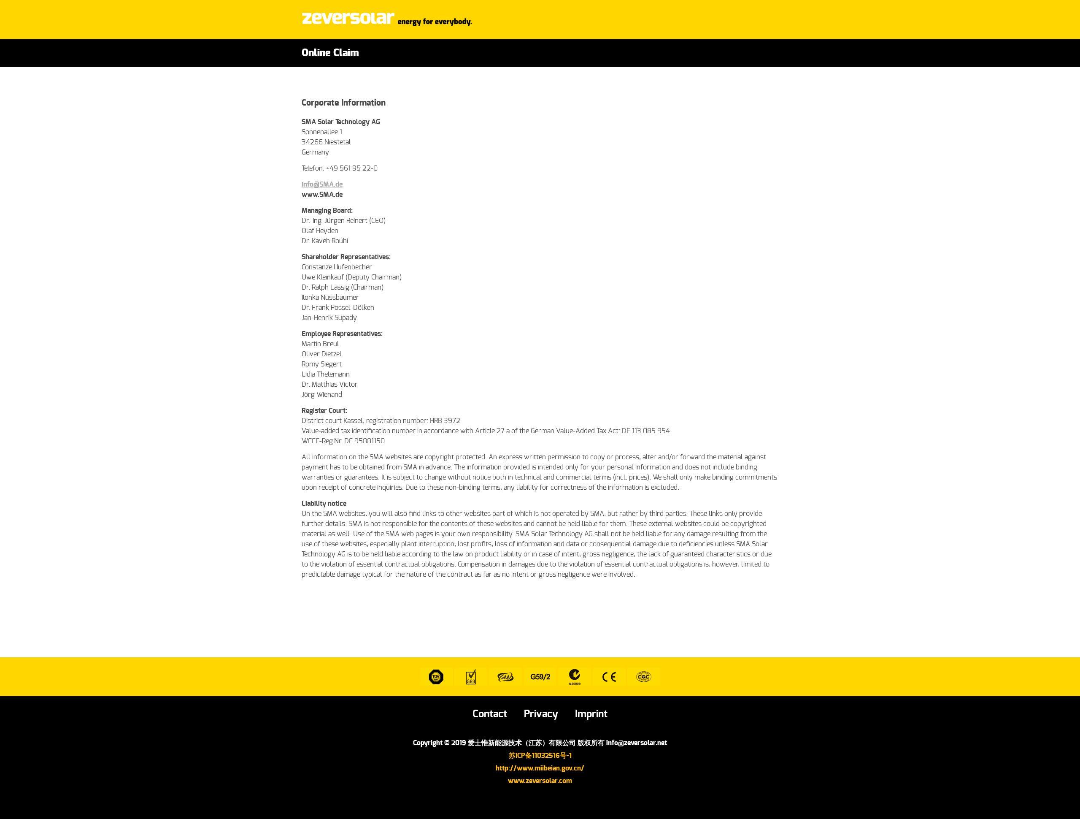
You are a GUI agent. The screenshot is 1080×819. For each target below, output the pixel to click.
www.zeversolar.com (540, 781)
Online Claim (330, 53)
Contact (489, 714)
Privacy (541, 714)
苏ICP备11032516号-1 (540, 755)
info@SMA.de (322, 184)
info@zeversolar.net (636, 743)
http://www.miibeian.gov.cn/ (540, 768)
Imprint (591, 714)
